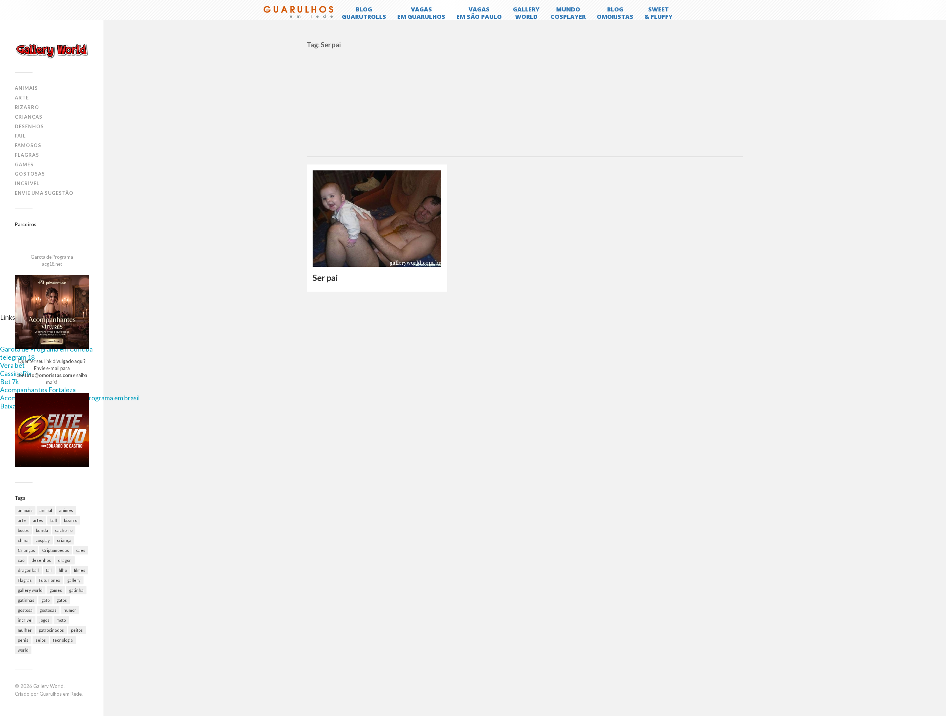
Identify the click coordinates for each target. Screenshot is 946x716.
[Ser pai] (377, 218)
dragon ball (28, 570)
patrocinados (51, 630)
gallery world (30, 590)
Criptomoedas (55, 550)
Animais (26, 88)
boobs (23, 530)
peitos (77, 630)
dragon (65, 560)
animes (66, 510)
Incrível (27, 183)
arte (22, 520)
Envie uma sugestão (44, 193)
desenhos (41, 560)
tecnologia (63, 640)
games (56, 590)
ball (53, 520)
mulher (25, 630)
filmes (79, 570)
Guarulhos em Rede (61, 694)
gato (45, 600)
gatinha (76, 590)
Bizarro (27, 107)
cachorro (63, 530)
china (23, 540)
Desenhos (29, 126)
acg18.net (52, 264)
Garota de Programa (52, 257)
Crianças (28, 117)
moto (61, 620)
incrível (25, 620)
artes (38, 520)
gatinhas (26, 600)
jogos (45, 620)
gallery (74, 580)
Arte (22, 98)
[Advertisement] (525, 101)
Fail (20, 136)
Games (24, 164)
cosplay (42, 540)
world (23, 650)
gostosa (25, 610)
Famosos (28, 145)
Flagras (27, 155)
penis (23, 640)
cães (80, 550)
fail (49, 570)
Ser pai (325, 278)
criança (64, 540)
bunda (42, 530)
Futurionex (49, 580)
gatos (62, 600)
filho (63, 570)
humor (70, 610)
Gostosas (30, 174)
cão (21, 560)
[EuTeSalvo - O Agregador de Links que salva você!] (52, 465)
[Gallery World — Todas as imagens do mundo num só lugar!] (52, 50)
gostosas (48, 610)
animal (46, 510)
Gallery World (48, 686)
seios (40, 640)
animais (25, 510)
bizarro (70, 520)
